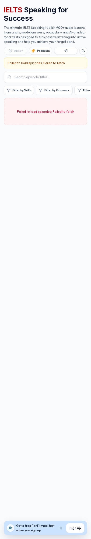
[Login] (65, 51)
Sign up (75, 528)
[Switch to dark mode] (83, 51)
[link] (15, 51)
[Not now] (60, 528)
